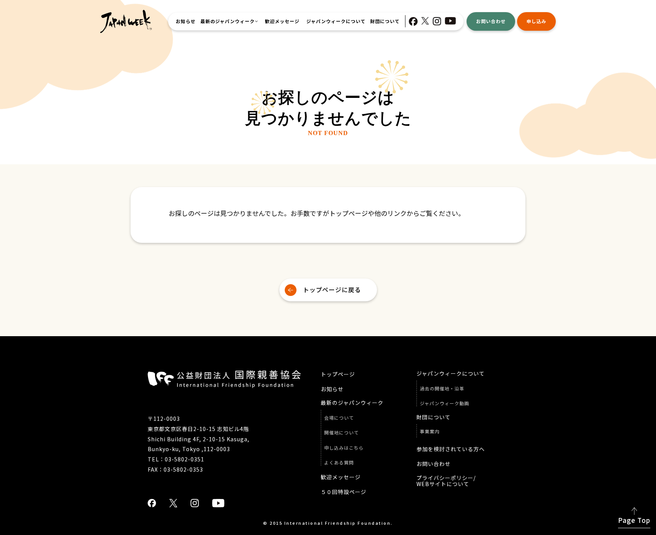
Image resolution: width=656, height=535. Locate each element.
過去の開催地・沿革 (442, 388)
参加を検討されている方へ (450, 449)
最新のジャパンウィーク (227, 21)
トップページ (338, 374)
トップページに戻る (332, 289)
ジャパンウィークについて (336, 21)
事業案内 (430, 431)
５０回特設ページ (343, 492)
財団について (385, 21)
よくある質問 (339, 462)
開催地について (341, 432)
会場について (339, 417)
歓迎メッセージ (282, 21)
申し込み (536, 21)
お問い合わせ (491, 21)
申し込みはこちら (344, 447)
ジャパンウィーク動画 (444, 403)
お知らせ (186, 21)
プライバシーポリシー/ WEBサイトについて (446, 481)
